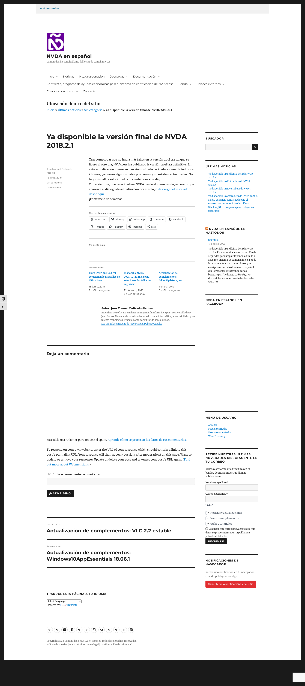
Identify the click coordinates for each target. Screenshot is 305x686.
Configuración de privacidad (116, 644)
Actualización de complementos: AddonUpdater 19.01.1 (171, 277)
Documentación (144, 76)
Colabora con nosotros (62, 91)
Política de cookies (57, 644)
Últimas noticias (69, 110)
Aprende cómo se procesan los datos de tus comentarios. (147, 439)
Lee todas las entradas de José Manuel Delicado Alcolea (131, 323)
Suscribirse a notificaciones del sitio (230, 584)
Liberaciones (54, 187)
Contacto (89, 91)
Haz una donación (92, 76)
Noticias (68, 76)
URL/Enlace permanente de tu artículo (73, 474)
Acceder (212, 425)
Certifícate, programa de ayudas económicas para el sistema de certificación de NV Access (110, 84)
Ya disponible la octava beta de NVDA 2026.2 (233, 196)
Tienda (183, 84)
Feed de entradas (217, 428)
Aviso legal (93, 644)
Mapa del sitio (77, 644)
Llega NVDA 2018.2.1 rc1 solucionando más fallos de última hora (104, 277)
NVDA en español (69, 56)
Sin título (213, 240)
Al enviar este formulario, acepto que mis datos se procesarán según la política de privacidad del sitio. (230, 532)
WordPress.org (216, 436)
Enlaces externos (208, 84)
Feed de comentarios (220, 432)
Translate (72, 605)
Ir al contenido (49, 8)
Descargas (117, 76)
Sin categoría (93, 110)
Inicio (50, 76)
